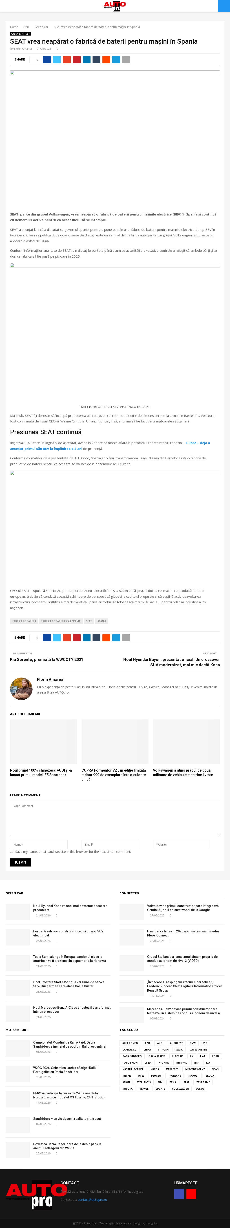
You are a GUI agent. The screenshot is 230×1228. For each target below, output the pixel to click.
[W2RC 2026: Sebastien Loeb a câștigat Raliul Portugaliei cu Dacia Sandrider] (18, 1074)
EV (191, 1056)
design (137, 1223)
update (160, 1088)
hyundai (164, 1062)
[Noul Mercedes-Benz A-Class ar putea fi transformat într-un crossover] (18, 1014)
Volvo (200, 1088)
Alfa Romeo (130, 1043)
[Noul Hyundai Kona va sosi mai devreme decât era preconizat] (18, 912)
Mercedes (172, 1069)
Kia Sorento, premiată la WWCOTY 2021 (46, 659)
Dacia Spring (157, 1056)
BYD (205, 1043)
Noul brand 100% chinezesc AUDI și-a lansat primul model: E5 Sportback (41, 772)
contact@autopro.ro (92, 1199)
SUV (160, 1082)
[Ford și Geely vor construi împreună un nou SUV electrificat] (18, 937)
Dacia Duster (198, 1049)
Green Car (14, 893)
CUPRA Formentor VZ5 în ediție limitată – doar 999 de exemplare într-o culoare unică (114, 775)
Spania (101, 621)
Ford (215, 1056)
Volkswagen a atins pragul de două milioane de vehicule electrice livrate (183, 772)
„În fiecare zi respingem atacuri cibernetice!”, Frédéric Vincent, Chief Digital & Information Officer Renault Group (184, 986)
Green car (16, 33)
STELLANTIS (144, 1082)
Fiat (202, 1056)
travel (143, 1088)
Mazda (154, 1069)
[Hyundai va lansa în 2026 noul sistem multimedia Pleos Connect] (131, 937)
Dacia (179, 1049)
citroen (163, 1049)
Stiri (27, 33)
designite (151, 1223)
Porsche (175, 1075)
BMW (193, 1043)
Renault (193, 1075)
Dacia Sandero (132, 1056)
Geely (148, 1062)
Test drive (203, 1082)
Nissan (126, 1075)
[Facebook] (179, 1194)
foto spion (129, 1062)
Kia (208, 1062)
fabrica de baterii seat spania (60, 621)
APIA (147, 1043)
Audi (160, 1043)
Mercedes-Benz (195, 1069)
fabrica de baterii (24, 621)
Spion (126, 1082)
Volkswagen (180, 1088)
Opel (141, 1075)
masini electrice (133, 1069)
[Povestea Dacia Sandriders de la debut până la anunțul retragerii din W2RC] (18, 1150)
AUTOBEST (176, 1043)
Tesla (173, 1082)
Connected (129, 893)
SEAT (89, 621)
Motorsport (17, 1030)
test (186, 1082)
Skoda (210, 1075)
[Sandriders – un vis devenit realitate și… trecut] (18, 1125)
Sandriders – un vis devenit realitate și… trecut (67, 1118)
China (147, 1049)
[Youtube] (191, 1194)
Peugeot (157, 1075)
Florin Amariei (23, 49)
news (215, 1069)
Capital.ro (129, 1049)
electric (177, 1056)
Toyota (127, 1088)
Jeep (196, 1062)
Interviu (181, 1062)
